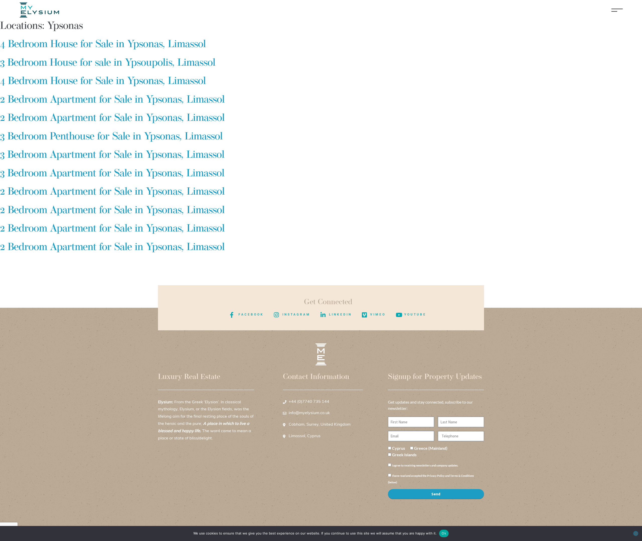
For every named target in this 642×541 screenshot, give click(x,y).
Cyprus (398, 448)
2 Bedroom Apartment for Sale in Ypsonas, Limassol (112, 100)
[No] (635, 533)
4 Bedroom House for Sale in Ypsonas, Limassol (103, 44)
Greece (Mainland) (430, 448)
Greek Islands (404, 454)
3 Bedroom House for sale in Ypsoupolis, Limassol (107, 63)
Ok (444, 533)
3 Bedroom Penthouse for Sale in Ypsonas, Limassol (111, 137)
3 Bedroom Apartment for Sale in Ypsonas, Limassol (112, 155)
